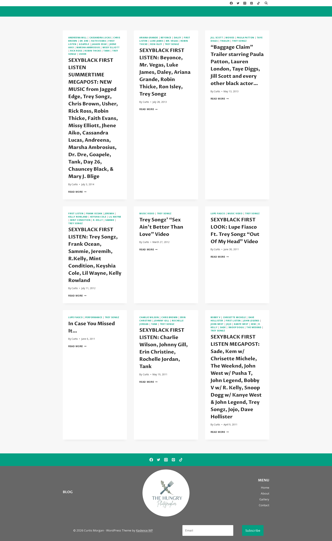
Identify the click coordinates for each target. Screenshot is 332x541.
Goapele (84, 44)
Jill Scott (217, 37)
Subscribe (252, 530)
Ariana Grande (148, 37)
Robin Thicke (93, 50)
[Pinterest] (252, 3)
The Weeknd (253, 327)
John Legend (251, 320)
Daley (177, 37)
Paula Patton (245, 37)
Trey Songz (172, 44)
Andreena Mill (77, 37)
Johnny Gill (161, 320)
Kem (253, 324)
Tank (106, 50)
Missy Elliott (111, 47)
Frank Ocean (94, 213)
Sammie (109, 220)
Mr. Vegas (172, 40)
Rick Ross (76, 50)
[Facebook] (231, 3)
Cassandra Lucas (100, 37)
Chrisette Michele (234, 317)
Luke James (156, 40)
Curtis (75, 184)
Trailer (224, 40)
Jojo (228, 324)
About (265, 493)
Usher (82, 54)
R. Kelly (98, 220)
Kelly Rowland (78, 216)
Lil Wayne (115, 216)
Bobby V (215, 317)
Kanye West (241, 324)
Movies (229, 37)
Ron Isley (156, 44)
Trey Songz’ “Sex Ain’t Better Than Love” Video (161, 227)
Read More (77, 191)
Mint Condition (80, 220)
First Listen (75, 213)
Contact (264, 505)
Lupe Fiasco (218, 213)
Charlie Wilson (149, 317)
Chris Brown (169, 317)
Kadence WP (144, 530)
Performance (93, 317)
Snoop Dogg (236, 327)
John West (217, 324)
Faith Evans (98, 40)
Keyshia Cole (98, 216)
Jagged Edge (99, 44)
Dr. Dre (84, 40)
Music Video (146, 213)
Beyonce (166, 37)
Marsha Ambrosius (88, 47)
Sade (223, 327)
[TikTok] (258, 3)
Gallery (264, 499)
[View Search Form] (266, 3)
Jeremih (109, 213)
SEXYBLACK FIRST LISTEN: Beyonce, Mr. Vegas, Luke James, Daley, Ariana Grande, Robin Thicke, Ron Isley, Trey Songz (165, 72)
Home (265, 488)
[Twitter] (238, 3)
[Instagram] (245, 3)
